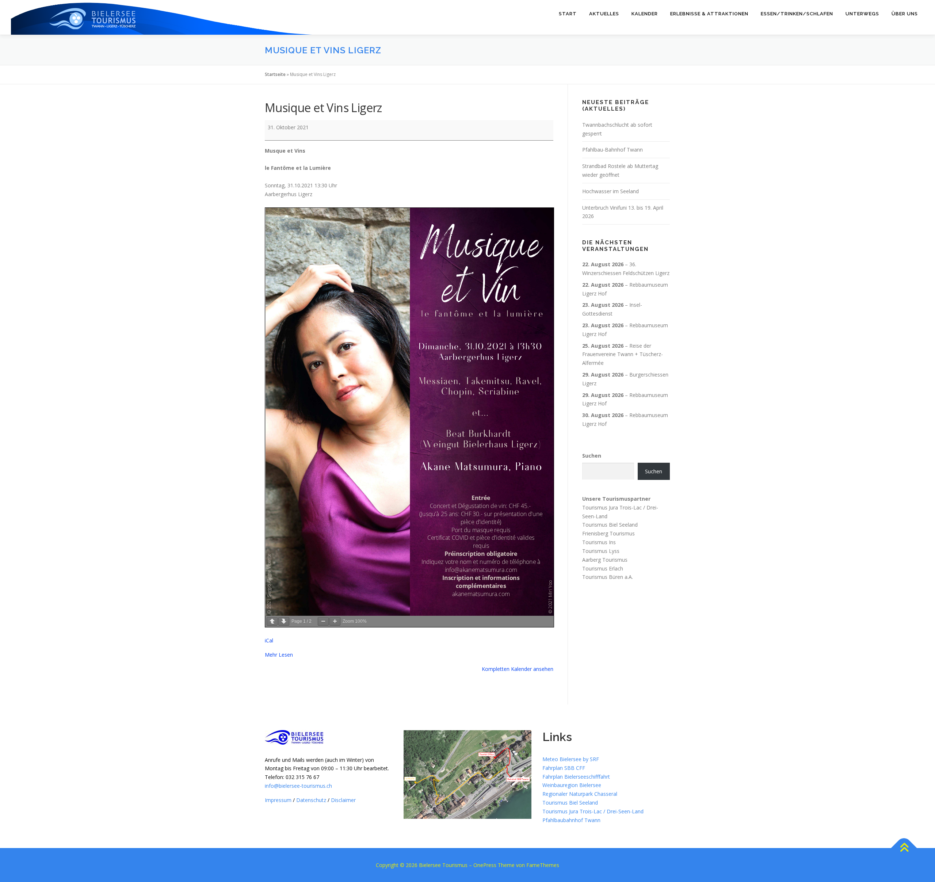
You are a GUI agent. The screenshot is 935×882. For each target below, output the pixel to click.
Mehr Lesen (279, 654)
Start (568, 13)
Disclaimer (343, 800)
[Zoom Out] (323, 621)
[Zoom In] (334, 621)
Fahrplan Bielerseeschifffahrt (576, 776)
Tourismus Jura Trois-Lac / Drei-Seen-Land (593, 811)
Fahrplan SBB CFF (563, 767)
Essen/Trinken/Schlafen (797, 13)
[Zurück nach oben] (904, 848)
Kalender (644, 13)
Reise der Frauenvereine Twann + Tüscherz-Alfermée (622, 354)
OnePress (484, 865)
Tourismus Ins (599, 542)
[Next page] (283, 621)
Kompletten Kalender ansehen (517, 668)
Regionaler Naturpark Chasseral (579, 793)
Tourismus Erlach (602, 568)
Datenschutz (311, 800)
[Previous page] (272, 621)
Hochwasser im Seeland (610, 191)
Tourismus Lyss (600, 550)
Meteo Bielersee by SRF (570, 759)
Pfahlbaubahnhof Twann (571, 820)
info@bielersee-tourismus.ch (298, 785)
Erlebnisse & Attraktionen (709, 13)
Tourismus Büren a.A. (607, 576)
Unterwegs (862, 13)
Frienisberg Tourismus (608, 533)
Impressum (278, 800)
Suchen (591, 455)
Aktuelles (604, 13)
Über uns (905, 13)
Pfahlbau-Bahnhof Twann (612, 149)
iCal (269, 640)
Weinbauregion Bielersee (571, 785)
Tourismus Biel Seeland (610, 524)
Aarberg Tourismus (604, 559)
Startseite (275, 74)
